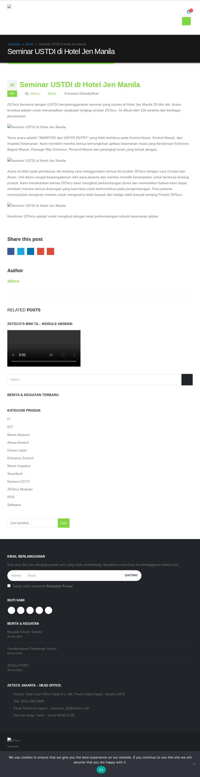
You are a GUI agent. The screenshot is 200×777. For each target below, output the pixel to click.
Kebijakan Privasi (59, 586)
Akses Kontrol (18, 442)
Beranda (14, 44)
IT (8, 419)
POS (10, 497)
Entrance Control (20, 458)
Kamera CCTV (18, 481)
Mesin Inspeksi (18, 466)
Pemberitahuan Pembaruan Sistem (32, 649)
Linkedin (48, 610)
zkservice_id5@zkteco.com (70, 708)
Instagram (39, 610)
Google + (40, 251)
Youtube (30, 610)
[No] (193, 764)
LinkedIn (30, 251)
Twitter (20, 251)
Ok (101, 770)
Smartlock (15, 474)
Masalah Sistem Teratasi (24, 632)
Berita (29, 44)
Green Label (17, 450)
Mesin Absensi (18, 435)
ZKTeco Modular (20, 489)
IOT (10, 427)
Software (14, 505)
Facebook (10, 251)
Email (50, 251)
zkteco (35, 93)
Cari (63, 523)
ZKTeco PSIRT (18, 665)
